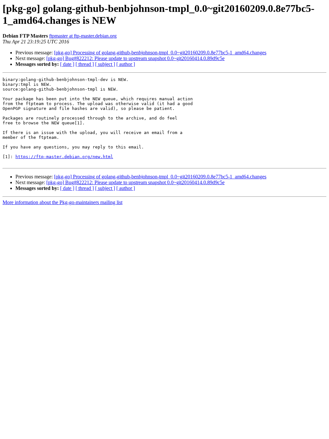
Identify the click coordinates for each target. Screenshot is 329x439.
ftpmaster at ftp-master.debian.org (83, 36)
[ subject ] (105, 64)
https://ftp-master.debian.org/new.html (64, 156)
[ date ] (67, 64)
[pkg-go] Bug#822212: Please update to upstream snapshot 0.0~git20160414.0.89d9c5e (135, 58)
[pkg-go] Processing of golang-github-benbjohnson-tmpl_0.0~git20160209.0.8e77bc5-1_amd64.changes (160, 52)
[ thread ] (85, 64)
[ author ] (125, 64)
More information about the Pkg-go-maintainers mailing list (62, 202)
